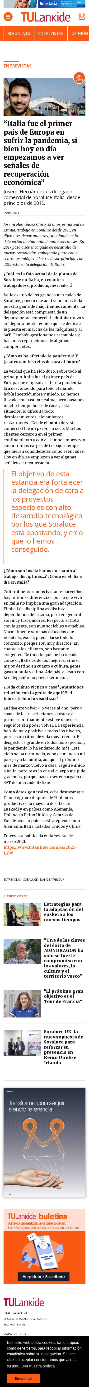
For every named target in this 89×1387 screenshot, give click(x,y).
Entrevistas (50, 33)
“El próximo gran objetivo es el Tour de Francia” (64, 996)
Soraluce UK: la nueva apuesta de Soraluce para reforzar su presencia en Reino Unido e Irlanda (63, 1047)
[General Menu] (8, 16)
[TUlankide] (45, 16)
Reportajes (19, 33)
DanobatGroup (52, 880)
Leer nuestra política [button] (38, 1366)
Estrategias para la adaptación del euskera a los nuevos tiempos (63, 911)
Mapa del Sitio (15, 1334)
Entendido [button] (23, 1378)
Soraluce (30, 880)
